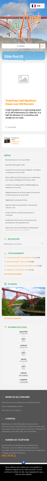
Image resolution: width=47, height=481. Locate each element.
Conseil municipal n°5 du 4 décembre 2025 (22, 266)
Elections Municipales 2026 (15, 161)
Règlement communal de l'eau (17, 270)
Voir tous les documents (13, 274)
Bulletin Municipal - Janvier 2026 (18, 262)
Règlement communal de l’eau (16, 196)
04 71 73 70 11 (9, 455)
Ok (24, 477)
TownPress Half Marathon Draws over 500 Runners (20, 102)
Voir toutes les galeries (12, 318)
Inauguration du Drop (15, 142)
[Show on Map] (42, 46)
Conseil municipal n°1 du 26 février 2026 (21, 257)
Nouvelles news (15, 139)
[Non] (44, 472)
